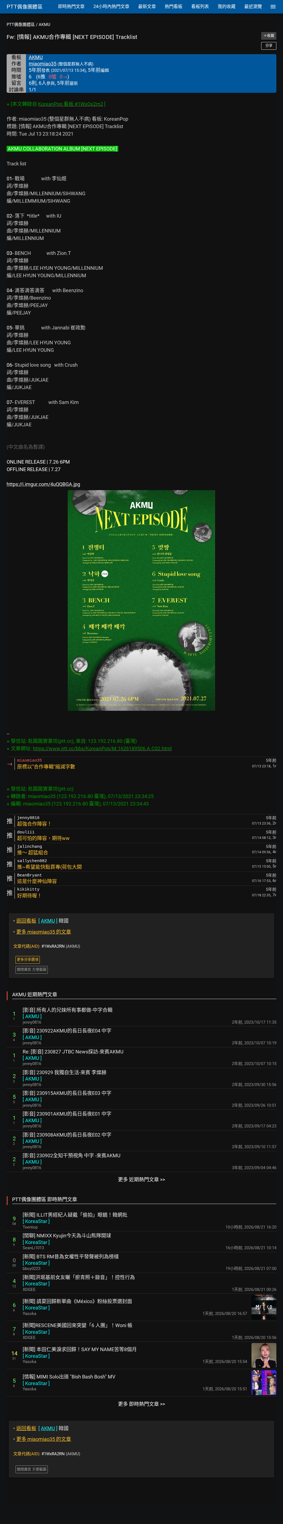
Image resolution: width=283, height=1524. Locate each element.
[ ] (32, 1016)
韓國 (41, 921)
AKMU (44, 24)
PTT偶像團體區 (21, 24)
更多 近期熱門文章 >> (141, 1179)
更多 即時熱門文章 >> (141, 1404)
